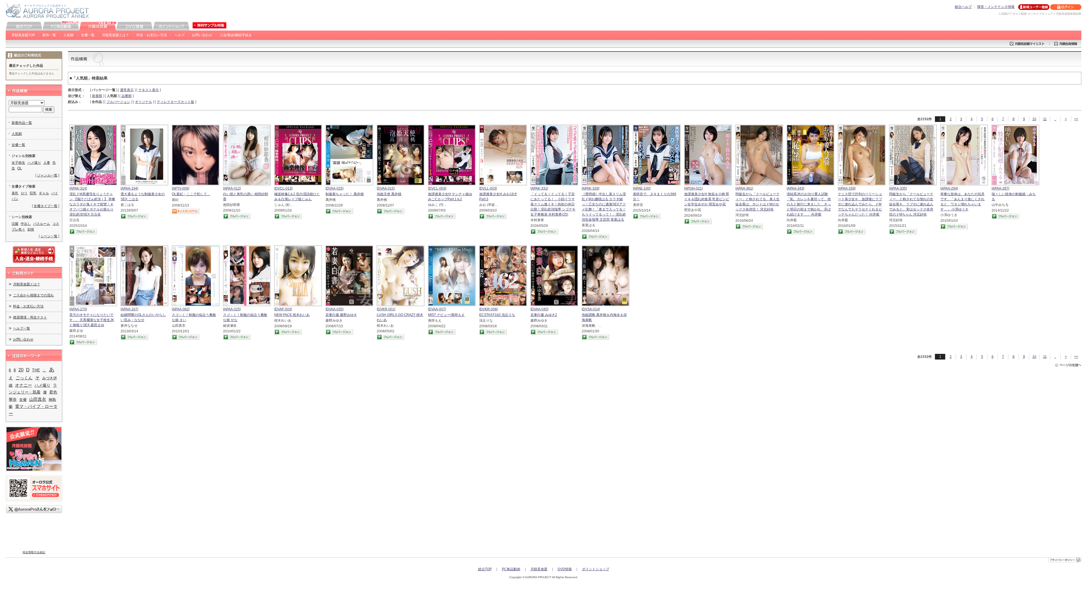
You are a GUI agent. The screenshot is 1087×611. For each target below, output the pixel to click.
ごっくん (24, 378)
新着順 (97, 96)
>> (1076, 119)
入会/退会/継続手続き (236, 35)
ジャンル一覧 (47, 175)
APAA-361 (744, 188)
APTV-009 (180, 188)
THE (36, 370)
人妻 (46, 163)
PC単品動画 (511, 569)
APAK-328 (590, 188)
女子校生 (18, 163)
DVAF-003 (283, 309)
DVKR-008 (488, 309)
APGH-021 (693, 188)
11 (1045, 119)
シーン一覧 (48, 236)
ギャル (44, 193)
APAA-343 (795, 188)
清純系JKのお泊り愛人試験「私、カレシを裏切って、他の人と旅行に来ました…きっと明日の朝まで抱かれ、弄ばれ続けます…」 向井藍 (809, 204)
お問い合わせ (202, 35)
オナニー (23, 385)
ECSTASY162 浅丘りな (497, 315)
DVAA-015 (386, 188)
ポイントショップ (595, 569)
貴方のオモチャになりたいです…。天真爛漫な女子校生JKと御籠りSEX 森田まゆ (91, 320)
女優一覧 (88, 35)
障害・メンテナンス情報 (996, 7)
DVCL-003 (437, 188)
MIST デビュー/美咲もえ (446, 315)
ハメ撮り (34, 163)
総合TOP (485, 569)
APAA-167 (129, 309)
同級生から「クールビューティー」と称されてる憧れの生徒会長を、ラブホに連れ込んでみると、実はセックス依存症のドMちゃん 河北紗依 (911, 204)
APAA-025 (232, 309)
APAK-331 (539, 188)
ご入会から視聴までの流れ (33, 295)
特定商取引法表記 (34, 552)
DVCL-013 (283, 188)
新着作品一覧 (22, 123)
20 (20, 369)
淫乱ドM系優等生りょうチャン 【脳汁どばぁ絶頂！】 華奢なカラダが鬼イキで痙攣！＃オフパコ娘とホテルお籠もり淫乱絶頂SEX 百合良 (92, 204)
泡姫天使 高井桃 (389, 194)
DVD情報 (565, 569)
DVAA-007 (437, 309)
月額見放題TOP (23, 35)
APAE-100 (642, 188)
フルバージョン (118, 102)
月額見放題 (538, 569)
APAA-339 (847, 188)
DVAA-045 (539, 309)
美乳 (15, 193)
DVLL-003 (488, 188)
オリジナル (143, 102)
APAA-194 (129, 188)
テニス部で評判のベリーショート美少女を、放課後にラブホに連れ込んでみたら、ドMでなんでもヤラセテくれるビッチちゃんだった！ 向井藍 (860, 204)
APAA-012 (232, 188)
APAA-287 (1000, 188)
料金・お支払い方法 (151, 35)
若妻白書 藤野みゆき (341, 315)
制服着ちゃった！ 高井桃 (345, 194)
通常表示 (127, 90)
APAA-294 (949, 188)
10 (1034, 119)
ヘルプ (179, 35)
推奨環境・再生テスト (30, 317)
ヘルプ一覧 (21, 328)
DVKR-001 (386, 309)
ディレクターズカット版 (175, 102)
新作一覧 (49, 35)
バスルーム (41, 224)
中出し (26, 224)
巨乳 (33, 193)
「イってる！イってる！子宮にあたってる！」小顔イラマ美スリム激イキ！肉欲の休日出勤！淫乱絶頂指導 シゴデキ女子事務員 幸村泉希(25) (552, 204)
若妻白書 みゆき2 (543, 315)
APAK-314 (78, 188)
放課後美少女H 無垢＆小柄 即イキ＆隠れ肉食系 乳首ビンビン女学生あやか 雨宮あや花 (706, 199)
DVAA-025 (334, 188)
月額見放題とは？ (115, 35)
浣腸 (15, 224)
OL (19, 168)
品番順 (126, 96)
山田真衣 (37, 399)
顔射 (30, 229)
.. (1055, 119)
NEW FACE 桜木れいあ (292, 315)
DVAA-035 (334, 309)
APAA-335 (898, 188)
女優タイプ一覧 (45, 206)
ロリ (24, 193)
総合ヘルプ (963, 7)
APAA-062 (181, 309)
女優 (23, 399)
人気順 (68, 35)
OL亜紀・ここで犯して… (191, 194)
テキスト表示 (148, 90)
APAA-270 (78, 309)
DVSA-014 (591, 309)
